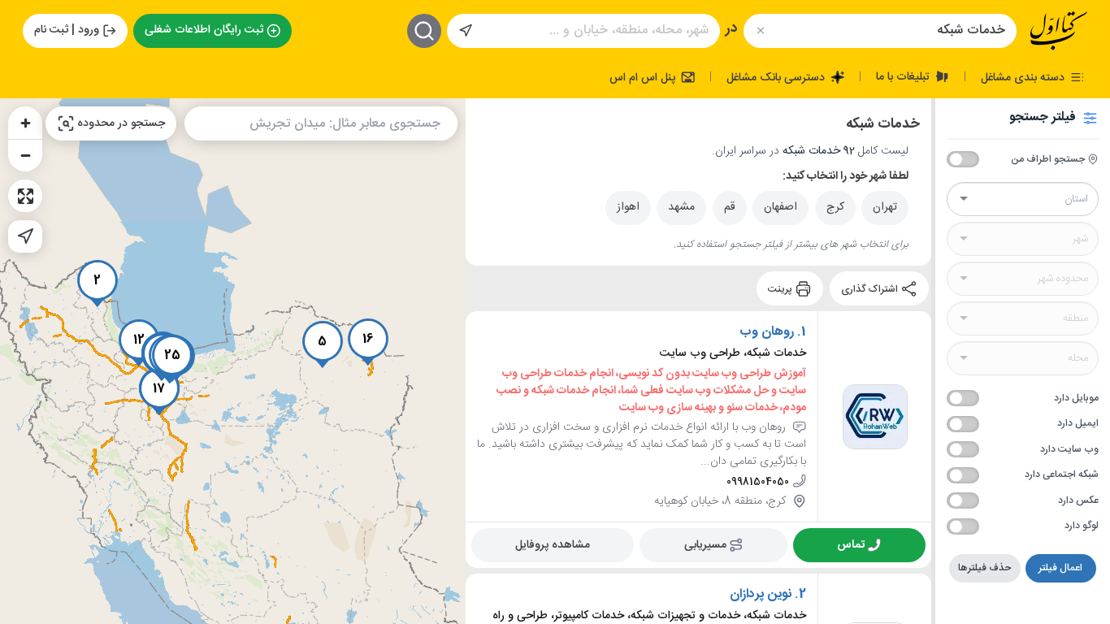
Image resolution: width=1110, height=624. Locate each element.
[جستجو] (424, 31)
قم (729, 207)
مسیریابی (705, 545)
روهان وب (766, 332)
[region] (233, 361)
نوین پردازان (760, 594)
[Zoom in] (25, 122)
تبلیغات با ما (904, 76)
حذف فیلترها (984, 568)
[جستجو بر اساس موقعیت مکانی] (465, 31)
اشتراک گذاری (870, 288)
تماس (851, 545)
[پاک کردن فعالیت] (760, 30)
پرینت (781, 288)
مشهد (681, 207)
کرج (835, 207)
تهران (885, 207)
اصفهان (780, 207)
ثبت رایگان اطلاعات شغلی (204, 30)
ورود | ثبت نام (66, 30)
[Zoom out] (25, 155)
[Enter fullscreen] (25, 196)
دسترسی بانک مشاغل (777, 77)
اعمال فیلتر (1060, 568)
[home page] (1058, 30)
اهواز (628, 207)
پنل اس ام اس (644, 77)
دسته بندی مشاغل (1024, 77)
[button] (97, 283)
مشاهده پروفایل (552, 545)
